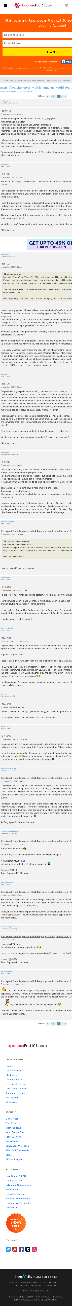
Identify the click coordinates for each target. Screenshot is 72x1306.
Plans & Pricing (14, 1136)
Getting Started (14, 1180)
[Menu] (5, 5)
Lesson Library (13, 1070)
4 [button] (61, 96)
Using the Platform (15, 1194)
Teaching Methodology (18, 1198)
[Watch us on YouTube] (14, 1249)
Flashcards (11, 1075)
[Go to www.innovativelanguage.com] (36, 1276)
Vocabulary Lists (14, 1079)
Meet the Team (14, 1127)
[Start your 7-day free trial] (16, 1223)
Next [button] (65, 96)
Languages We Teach (17, 1145)
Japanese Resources (17, 1093)
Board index (9, 80)
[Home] (33, 8)
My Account (12, 1189)
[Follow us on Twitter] (8, 1249)
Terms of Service (43, 1300)
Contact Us (11, 1207)
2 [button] (54, 96)
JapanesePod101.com (45, 1286)
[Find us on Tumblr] (27, 1249)
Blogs (9, 1155)
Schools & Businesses (17, 1150)
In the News (12, 1141)
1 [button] (51, 96)
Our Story (11, 1123)
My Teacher (12, 1097)
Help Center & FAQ (16, 1176)
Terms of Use (37, 68)
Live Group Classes (16, 1088)
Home (9, 1066)
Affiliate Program (14, 1159)
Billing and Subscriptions (18, 1185)
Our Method (12, 1118)
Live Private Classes (16, 1084)
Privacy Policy (49, 68)
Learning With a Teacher (19, 1203)
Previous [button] (47, 96)
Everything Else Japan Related (30, 80)
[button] (66, 5)
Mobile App (11, 1102)
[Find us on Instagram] (34, 1249)
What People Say (15, 1132)
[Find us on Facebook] (21, 1249)
